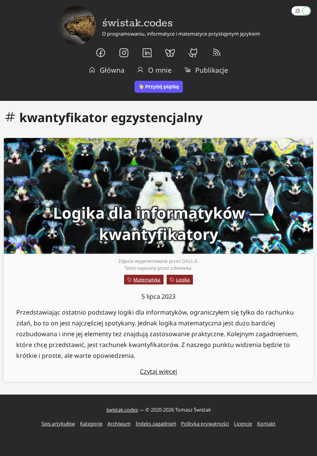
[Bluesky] (170, 53)
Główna (112, 70)
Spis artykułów (58, 423)
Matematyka (146, 279)
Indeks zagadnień (156, 423)
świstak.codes (122, 409)
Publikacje (211, 70)
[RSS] (216, 53)
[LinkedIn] (146, 53)
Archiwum (119, 423)
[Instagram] (123, 53)
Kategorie (91, 423)
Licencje (243, 423)
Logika (183, 279)
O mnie (160, 70)
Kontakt (266, 423)
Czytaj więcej (158, 371)
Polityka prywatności (205, 423)
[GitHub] (193, 53)
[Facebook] (100, 53)
